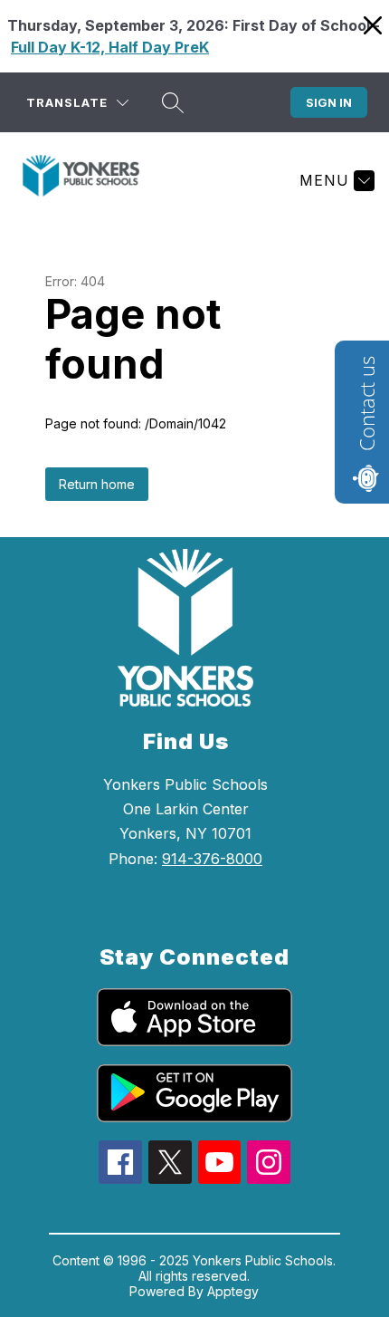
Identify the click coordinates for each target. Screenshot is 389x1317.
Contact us (366, 403)
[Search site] (173, 102)
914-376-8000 (212, 859)
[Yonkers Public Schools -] (88, 180)
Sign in (329, 102)
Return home (97, 484)
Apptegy (233, 1291)
